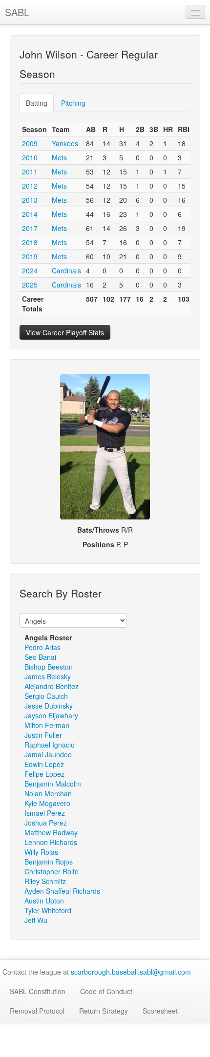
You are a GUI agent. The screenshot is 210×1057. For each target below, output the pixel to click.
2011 (30, 171)
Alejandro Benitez (51, 686)
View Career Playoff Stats (65, 332)
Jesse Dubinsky (48, 706)
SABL (17, 12)
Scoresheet (160, 1011)
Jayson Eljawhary (51, 715)
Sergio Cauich (46, 696)
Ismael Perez (44, 813)
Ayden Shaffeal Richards (62, 891)
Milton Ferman (46, 725)
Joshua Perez (45, 822)
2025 (30, 284)
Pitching (73, 103)
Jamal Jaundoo (48, 754)
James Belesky (47, 676)
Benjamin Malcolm (52, 783)
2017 (30, 228)
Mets (59, 157)
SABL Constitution (37, 991)
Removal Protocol (37, 1011)
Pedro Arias (42, 647)
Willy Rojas (41, 852)
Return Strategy (103, 1011)
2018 (30, 242)
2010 (30, 157)
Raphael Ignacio (49, 745)
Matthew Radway (51, 832)
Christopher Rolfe (51, 871)
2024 (30, 270)
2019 (30, 256)
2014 (30, 214)
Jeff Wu (35, 920)
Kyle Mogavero (47, 803)
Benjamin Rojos (48, 861)
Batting (36, 103)
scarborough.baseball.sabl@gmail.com (131, 972)
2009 (30, 143)
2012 (30, 186)
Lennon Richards (50, 842)
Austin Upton (44, 900)
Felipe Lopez (44, 774)
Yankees (65, 143)
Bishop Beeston (48, 667)
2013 (30, 200)
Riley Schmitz (45, 881)
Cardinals (66, 270)
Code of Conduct (106, 991)
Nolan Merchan (48, 793)
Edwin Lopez (44, 764)
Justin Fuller (43, 735)
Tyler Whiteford (47, 910)
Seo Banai (40, 657)
